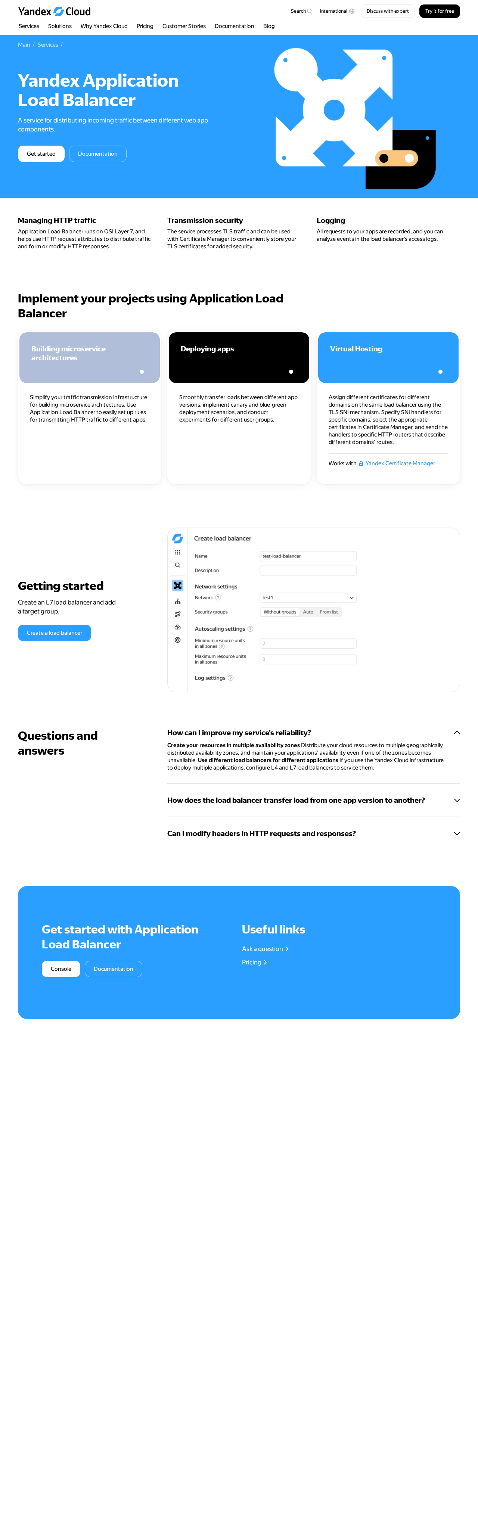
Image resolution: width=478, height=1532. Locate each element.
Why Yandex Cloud (104, 26)
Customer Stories (184, 26)
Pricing (145, 26)
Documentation (234, 26)
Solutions (60, 26)
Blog (269, 26)
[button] (337, 11)
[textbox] (301, 11)
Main (24, 44)
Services (29, 26)
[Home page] (58, 11)
